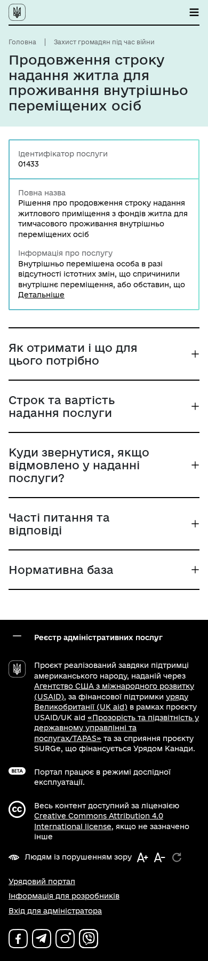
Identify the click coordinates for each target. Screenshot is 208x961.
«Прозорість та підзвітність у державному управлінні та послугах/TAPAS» (116, 728)
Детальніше (41, 294)
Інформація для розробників (64, 896)
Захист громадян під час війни (104, 41)
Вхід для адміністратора (55, 911)
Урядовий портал (42, 881)
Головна (22, 41)
